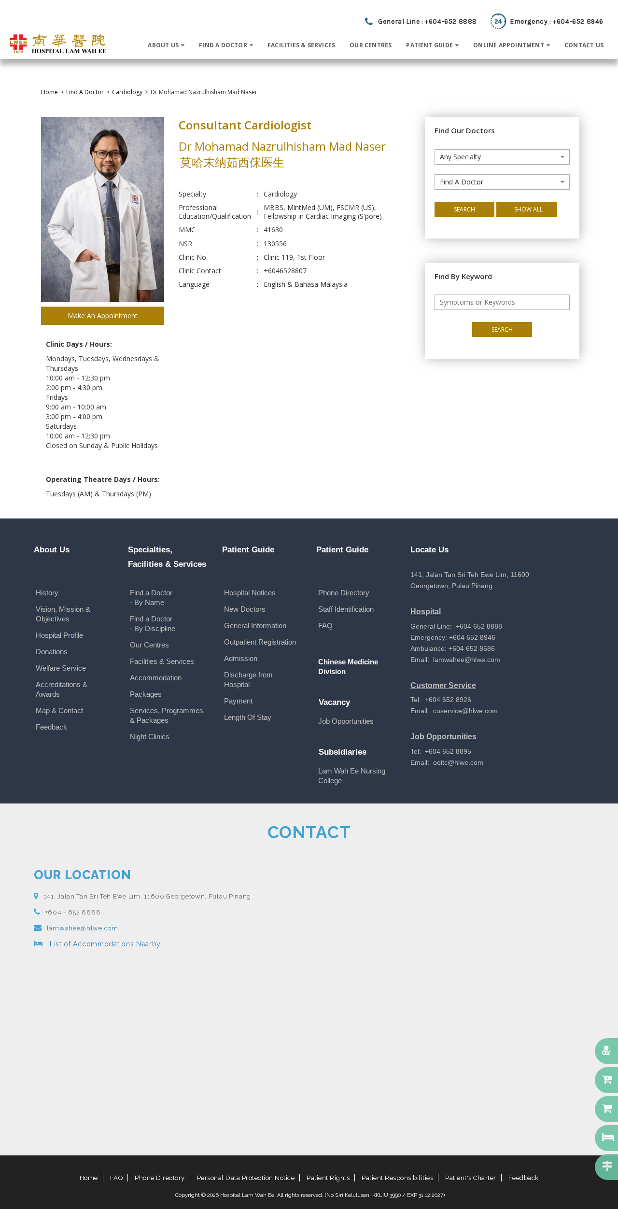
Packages (146, 694)
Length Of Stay (247, 717)
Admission (240, 658)
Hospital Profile (59, 635)
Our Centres (149, 645)
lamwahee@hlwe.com (82, 928)
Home (49, 92)
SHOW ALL (528, 209)
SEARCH (464, 209)
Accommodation (156, 678)
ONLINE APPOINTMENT (508, 45)
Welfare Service (61, 668)
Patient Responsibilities (397, 1177)
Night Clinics (149, 736)
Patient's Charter (470, 1177)
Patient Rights (328, 1177)
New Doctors (245, 609)
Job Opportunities (346, 721)
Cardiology (127, 92)
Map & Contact (59, 710)
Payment (238, 701)
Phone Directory (343, 593)
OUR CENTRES (371, 45)
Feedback (51, 727)
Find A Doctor (85, 92)
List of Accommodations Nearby (104, 944)
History (47, 593)
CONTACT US (584, 45)
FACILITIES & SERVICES (301, 45)
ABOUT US (163, 45)
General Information (255, 625)
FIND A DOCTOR (223, 45)
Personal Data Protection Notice (246, 1177)
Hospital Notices (250, 593)
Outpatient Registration (260, 642)
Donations (52, 651)
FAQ (325, 625)
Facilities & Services (162, 661)
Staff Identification (346, 609)
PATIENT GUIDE (429, 45)
